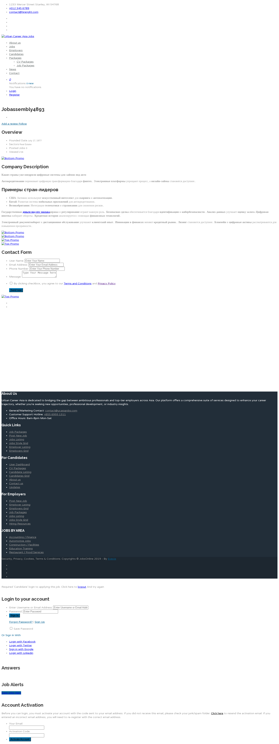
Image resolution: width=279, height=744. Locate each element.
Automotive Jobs (20, 541)
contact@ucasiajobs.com (61, 410)
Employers (16, 50)
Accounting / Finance (22, 537)
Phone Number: (19, 268)
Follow (23, 123)
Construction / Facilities (24, 544)
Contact (14, 73)
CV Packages (25, 61)
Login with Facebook (22, 641)
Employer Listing (19, 447)
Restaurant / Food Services (26, 552)
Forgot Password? (21, 622)
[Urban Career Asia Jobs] (18, 36)
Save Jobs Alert (11, 692)
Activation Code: (19, 731)
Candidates (16, 54)
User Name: (16, 260)
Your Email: (16, 723)
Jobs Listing (16, 439)
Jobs (12, 46)
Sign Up (40, 622)
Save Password (23, 628)
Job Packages (25, 65)
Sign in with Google (21, 649)
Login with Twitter (20, 645)
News (12, 69)
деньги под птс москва (36, 212)
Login (12, 91)
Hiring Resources (20, 523)
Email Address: (18, 264)
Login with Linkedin (21, 653)
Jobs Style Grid (18, 443)
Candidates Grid (19, 475)
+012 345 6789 (19, 8)
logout (82, 586)
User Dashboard (19, 464)
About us (15, 42)
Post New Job (18, 435)
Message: (15, 276)
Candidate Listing (20, 472)
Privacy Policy (107, 283)
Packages (15, 58)
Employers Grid (18, 450)
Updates (14, 487)
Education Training (21, 548)
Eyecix (112, 558)
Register (14, 94)
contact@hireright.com (23, 12)
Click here (217, 713)
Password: (15, 611)
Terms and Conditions (77, 283)
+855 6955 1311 (55, 414)
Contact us (16, 483)
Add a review (10, 123)
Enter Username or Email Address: (30, 607)
